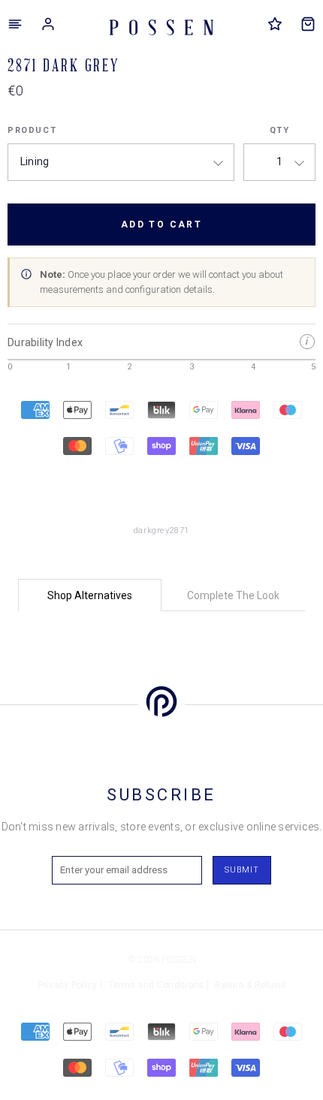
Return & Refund (250, 985)
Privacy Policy (68, 985)
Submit (242, 870)
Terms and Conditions (156, 985)
